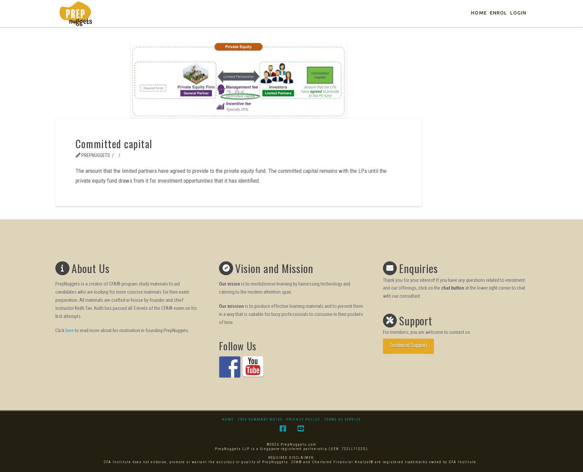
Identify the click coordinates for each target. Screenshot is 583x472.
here (69, 330)
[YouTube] (301, 428)
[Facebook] (283, 428)
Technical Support (408, 345)
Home (228, 419)
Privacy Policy (303, 419)
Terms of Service (342, 419)
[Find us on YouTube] (253, 367)
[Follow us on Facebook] (230, 367)
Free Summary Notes (260, 419)
